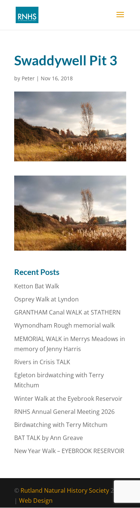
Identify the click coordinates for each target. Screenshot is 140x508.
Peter (28, 78)
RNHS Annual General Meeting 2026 (64, 412)
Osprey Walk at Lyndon (46, 299)
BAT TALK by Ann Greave (48, 438)
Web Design (36, 500)
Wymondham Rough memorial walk (64, 325)
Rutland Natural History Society (65, 490)
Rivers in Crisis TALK (42, 362)
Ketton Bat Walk (36, 286)
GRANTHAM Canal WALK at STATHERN (67, 312)
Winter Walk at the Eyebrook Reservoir (68, 398)
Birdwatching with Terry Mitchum (61, 425)
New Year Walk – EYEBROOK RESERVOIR (69, 451)
